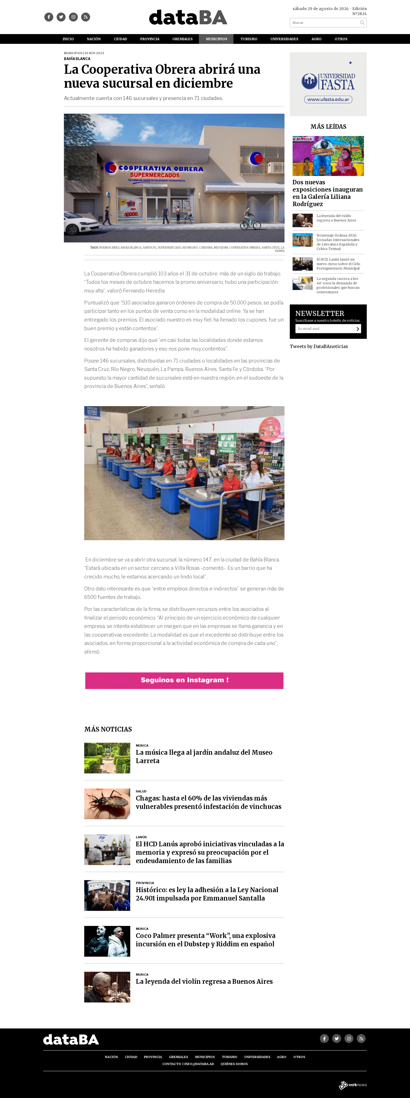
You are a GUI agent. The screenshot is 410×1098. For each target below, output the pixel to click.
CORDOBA (206, 247)
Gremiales (182, 39)
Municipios (216, 39)
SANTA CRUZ (270, 247)
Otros (341, 39)
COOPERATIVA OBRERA (244, 247)
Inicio (68, 39)
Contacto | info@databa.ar (188, 1064)
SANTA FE (149, 247)
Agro (317, 39)
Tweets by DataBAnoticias (319, 346)
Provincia (149, 39)
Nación (94, 39)
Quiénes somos (234, 1064)
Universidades (284, 39)
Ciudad (120, 39)
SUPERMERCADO (169, 247)
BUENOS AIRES (109, 247)
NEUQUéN (221, 247)
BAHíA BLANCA (131, 247)
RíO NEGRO (190, 247)
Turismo (248, 39)
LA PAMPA (279, 249)
